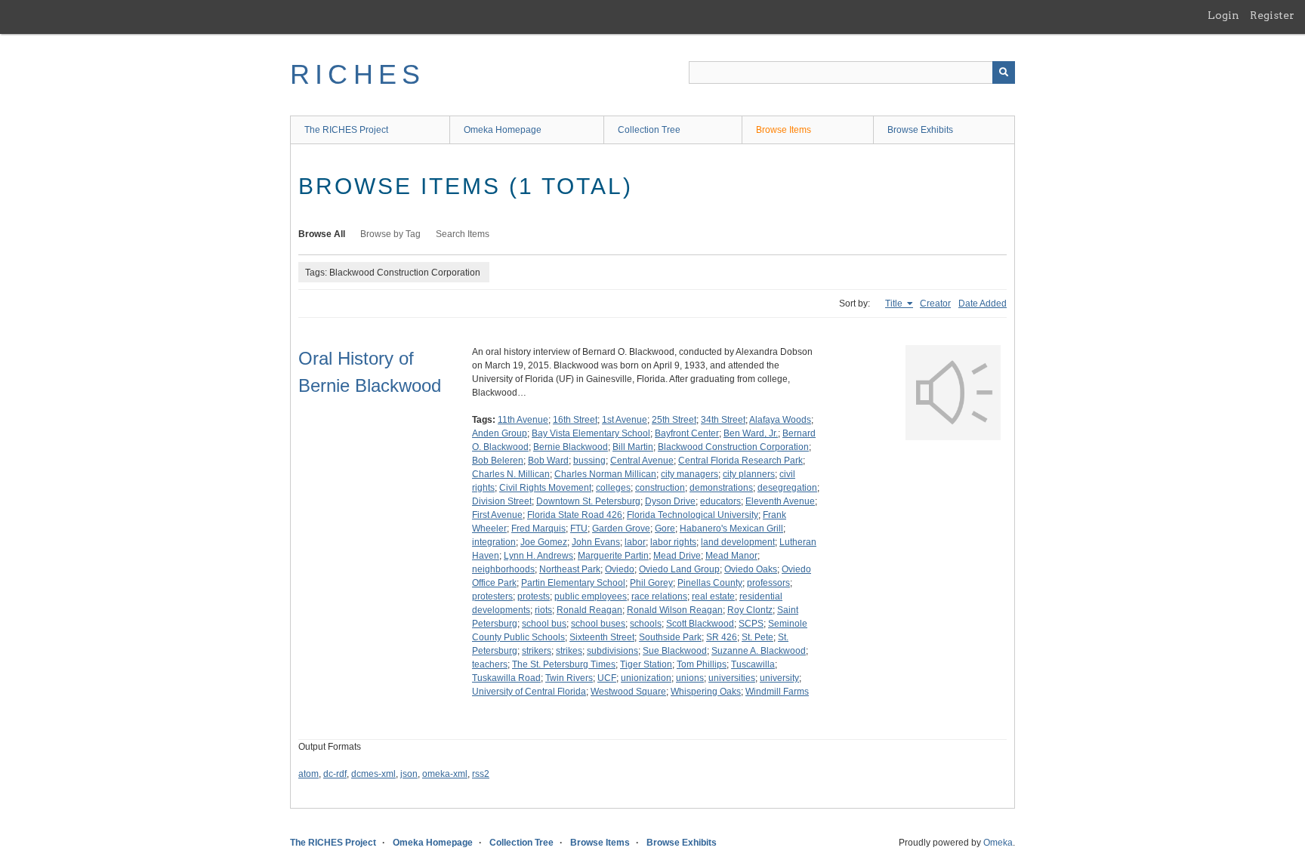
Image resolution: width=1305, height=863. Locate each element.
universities (731, 678)
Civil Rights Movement (545, 487)
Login (1223, 15)
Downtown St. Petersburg (588, 501)
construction (660, 487)
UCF (606, 678)
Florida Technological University (692, 515)
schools (646, 623)
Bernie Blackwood (570, 447)
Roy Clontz (750, 610)
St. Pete (757, 637)
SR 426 (721, 637)
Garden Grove (621, 528)
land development (738, 542)
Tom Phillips (702, 664)
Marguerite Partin (613, 555)
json (409, 774)
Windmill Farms (777, 691)
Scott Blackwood (700, 623)
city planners (749, 474)
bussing (589, 460)
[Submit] (1003, 72)
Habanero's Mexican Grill (731, 528)
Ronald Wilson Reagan (675, 610)
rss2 (480, 774)
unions (690, 678)
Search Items (462, 234)
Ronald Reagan (589, 610)
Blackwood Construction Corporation (733, 447)
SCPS (751, 623)
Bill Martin (632, 447)
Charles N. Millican (511, 474)
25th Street (674, 420)
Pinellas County (709, 583)
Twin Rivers (569, 678)
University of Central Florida (529, 691)
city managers (689, 474)
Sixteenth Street (601, 637)
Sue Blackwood (675, 651)
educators (720, 501)
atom (308, 774)
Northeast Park (569, 569)
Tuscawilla (753, 664)
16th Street (575, 420)
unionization (646, 678)
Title (895, 303)
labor (635, 542)
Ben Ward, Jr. (750, 433)
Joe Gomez (543, 542)
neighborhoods (503, 569)
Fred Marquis (538, 528)
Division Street (502, 501)
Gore (665, 528)
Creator (935, 303)
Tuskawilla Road (506, 678)
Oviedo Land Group (679, 569)
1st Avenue (624, 420)
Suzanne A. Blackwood (758, 651)
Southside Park (670, 637)
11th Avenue (523, 420)
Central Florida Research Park (740, 460)
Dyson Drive (670, 501)
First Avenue (497, 515)
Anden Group (499, 433)
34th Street (723, 420)
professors (768, 583)
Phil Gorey (651, 583)
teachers (490, 664)
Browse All (321, 234)
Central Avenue (642, 460)
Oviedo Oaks (750, 569)
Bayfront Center (687, 433)
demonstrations (721, 487)
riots (543, 610)
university (779, 678)
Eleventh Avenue (780, 501)
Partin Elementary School (573, 583)
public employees (590, 596)
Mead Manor (731, 555)
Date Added (982, 303)
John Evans (596, 542)
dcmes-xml (373, 774)
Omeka (998, 842)
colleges (613, 487)
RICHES (357, 74)
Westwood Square (628, 691)
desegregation (787, 487)
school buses (598, 623)
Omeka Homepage (502, 130)
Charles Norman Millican (605, 474)
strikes (569, 651)
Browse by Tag (390, 234)
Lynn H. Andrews (538, 555)
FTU (579, 528)
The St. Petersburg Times (563, 664)
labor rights (673, 542)
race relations (659, 596)
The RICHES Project (346, 130)
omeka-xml (444, 774)
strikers (536, 651)
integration (494, 542)
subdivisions (612, 651)
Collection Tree (649, 130)
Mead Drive (677, 555)
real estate (713, 596)
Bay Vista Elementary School (591, 433)
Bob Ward (548, 460)
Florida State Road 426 (574, 515)
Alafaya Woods (780, 420)
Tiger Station (646, 664)
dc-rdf (335, 774)
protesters (492, 596)
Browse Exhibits (920, 130)
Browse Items (783, 130)
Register (1272, 15)
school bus (544, 623)
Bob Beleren (497, 460)
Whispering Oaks (706, 691)
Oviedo (619, 569)
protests (533, 596)
